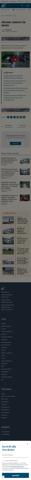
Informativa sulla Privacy (17, 466)
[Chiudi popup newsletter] (27, 444)
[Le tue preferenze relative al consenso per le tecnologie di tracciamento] (2, 477)
